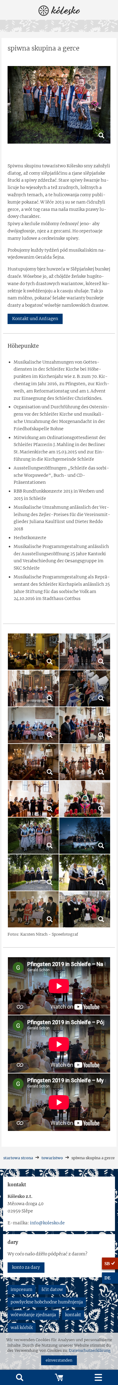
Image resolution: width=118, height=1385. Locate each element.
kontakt (73, 1314)
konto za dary (26, 1267)
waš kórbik (22, 1327)
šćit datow (52, 1289)
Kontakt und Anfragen (35, 318)
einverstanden (59, 1360)
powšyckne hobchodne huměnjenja (47, 1302)
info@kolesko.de (47, 1223)
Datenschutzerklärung (90, 1350)
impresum (21, 1289)
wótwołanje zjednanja (33, 1314)
